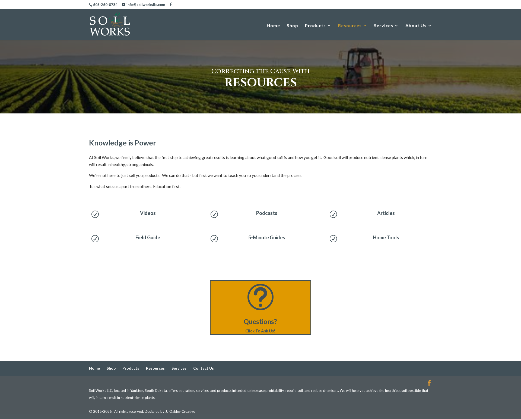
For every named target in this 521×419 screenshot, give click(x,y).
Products (315, 26)
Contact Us (203, 368)
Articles (386, 213)
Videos (148, 213)
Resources (350, 26)
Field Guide (147, 237)
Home (273, 26)
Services (383, 26)
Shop (292, 26)
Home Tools (386, 237)
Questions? (260, 321)
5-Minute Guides (266, 237)
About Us (416, 26)
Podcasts (266, 213)
